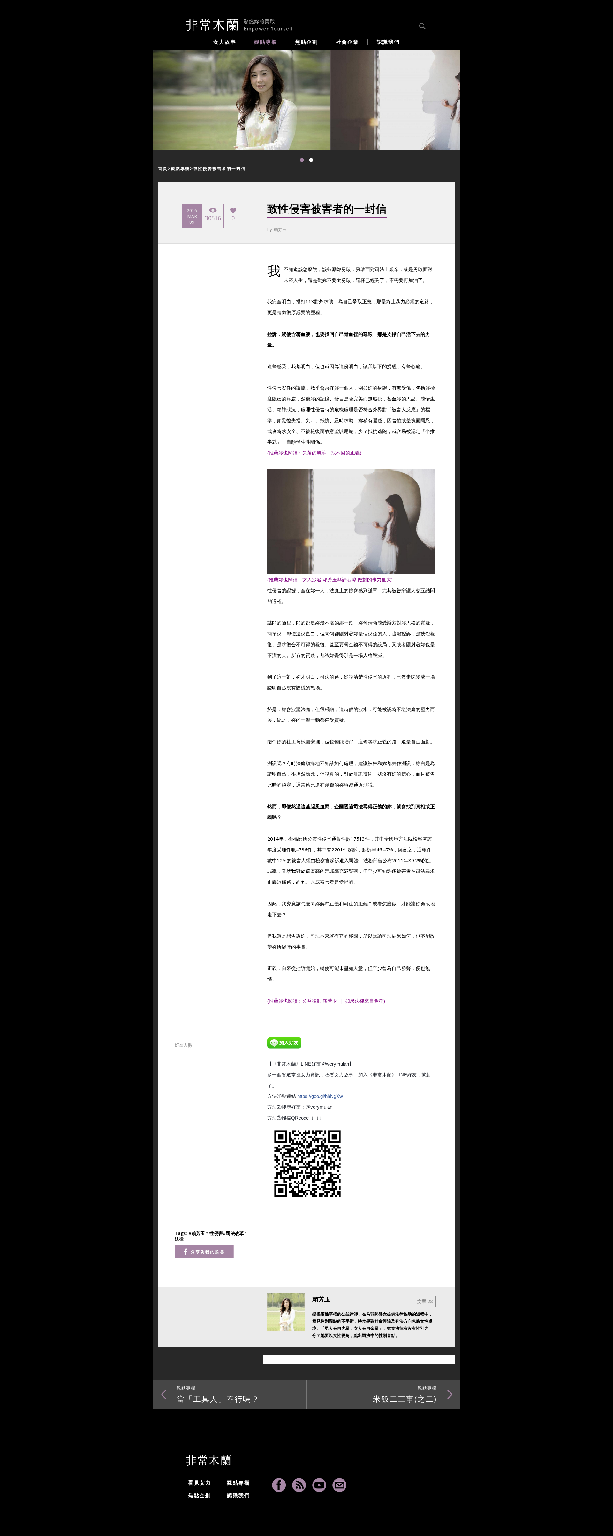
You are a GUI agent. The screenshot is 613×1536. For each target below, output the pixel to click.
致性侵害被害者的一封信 (219, 168)
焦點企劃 (199, 1495)
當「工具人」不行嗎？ (218, 1394)
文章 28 (425, 1301)
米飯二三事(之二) (405, 1394)
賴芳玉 (280, 229)
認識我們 (238, 1495)
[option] (241, 100)
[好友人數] (284, 1042)
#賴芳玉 (196, 1233)
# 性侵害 (214, 1233)
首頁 (163, 168)
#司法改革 (233, 1233)
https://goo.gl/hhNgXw (320, 1096)
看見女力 (199, 1482)
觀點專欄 (180, 168)
